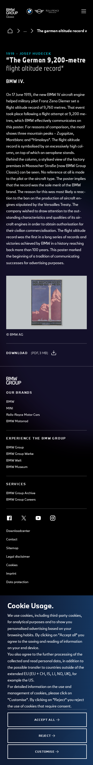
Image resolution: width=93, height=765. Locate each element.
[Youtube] (38, 518)
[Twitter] (24, 518)
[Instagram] (53, 518)
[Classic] (12, 11)
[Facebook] (9, 518)
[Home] (10, 31)
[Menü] (84, 11)
